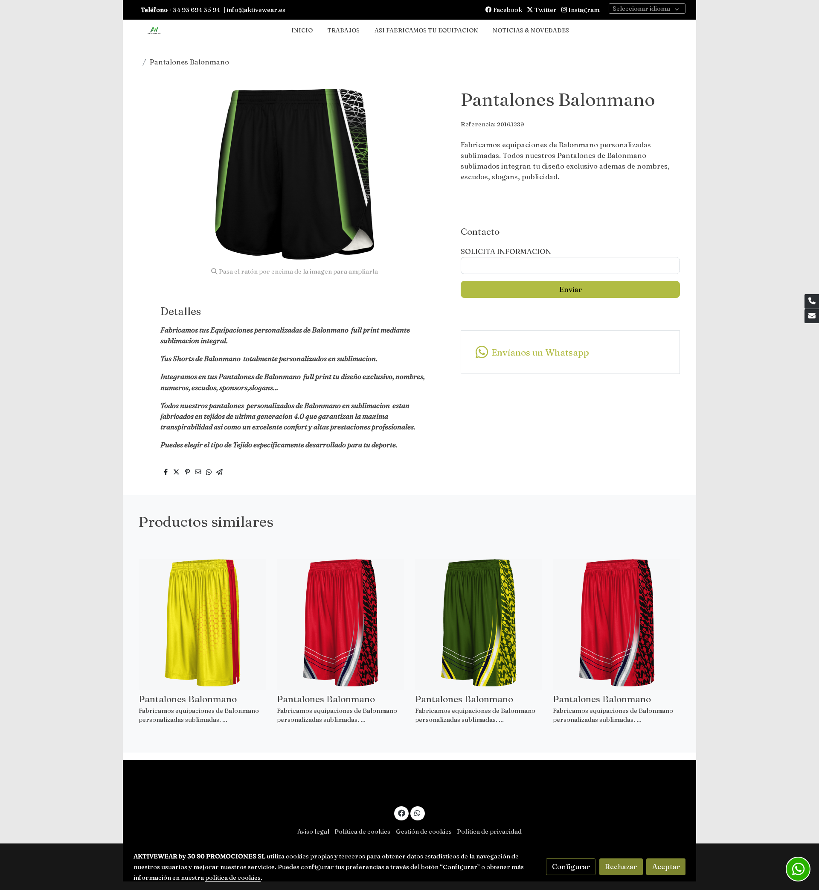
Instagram (583, 10)
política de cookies (233, 877)
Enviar (570, 289)
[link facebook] (401, 812)
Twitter (545, 10)
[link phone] (811, 301)
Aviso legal (313, 831)
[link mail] (811, 316)
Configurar (571, 866)
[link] (154, 31)
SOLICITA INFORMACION (506, 251)
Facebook (507, 10)
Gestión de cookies (424, 831)
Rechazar (621, 866)
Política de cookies (362, 831)
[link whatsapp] (417, 812)
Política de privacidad (489, 831)
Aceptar (666, 866)
